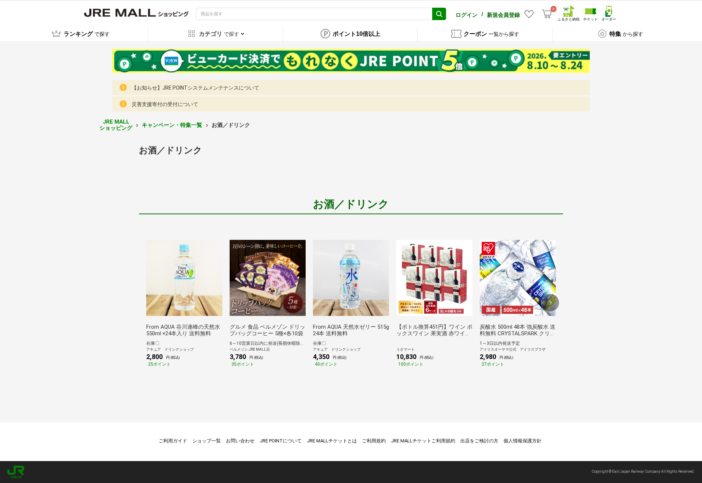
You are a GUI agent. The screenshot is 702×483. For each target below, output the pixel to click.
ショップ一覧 (206, 441)
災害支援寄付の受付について (165, 104)
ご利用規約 (374, 441)
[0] (547, 14)
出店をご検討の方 (479, 441)
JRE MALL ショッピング (115, 124)
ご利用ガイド (173, 441)
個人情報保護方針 (522, 441)
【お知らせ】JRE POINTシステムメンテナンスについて (195, 88)
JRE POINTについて (281, 441)
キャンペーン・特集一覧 (172, 125)
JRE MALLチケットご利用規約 (423, 441)
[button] (550, 303)
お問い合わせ (240, 441)
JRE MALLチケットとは (332, 441)
